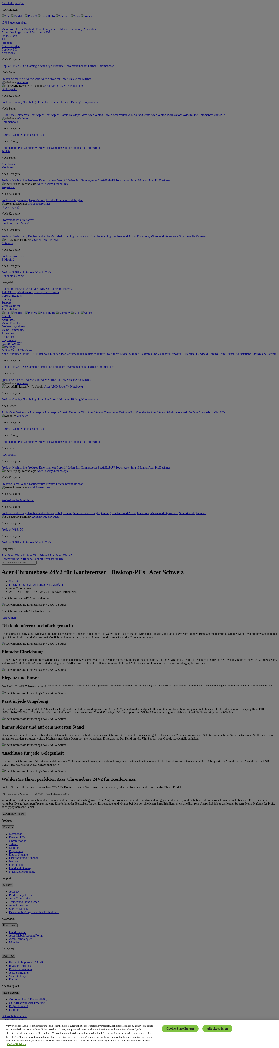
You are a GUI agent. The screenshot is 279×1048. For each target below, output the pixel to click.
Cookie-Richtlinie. (16, 1044)
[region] (139, 1034)
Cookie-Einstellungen (180, 1028)
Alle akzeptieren (217, 1028)
